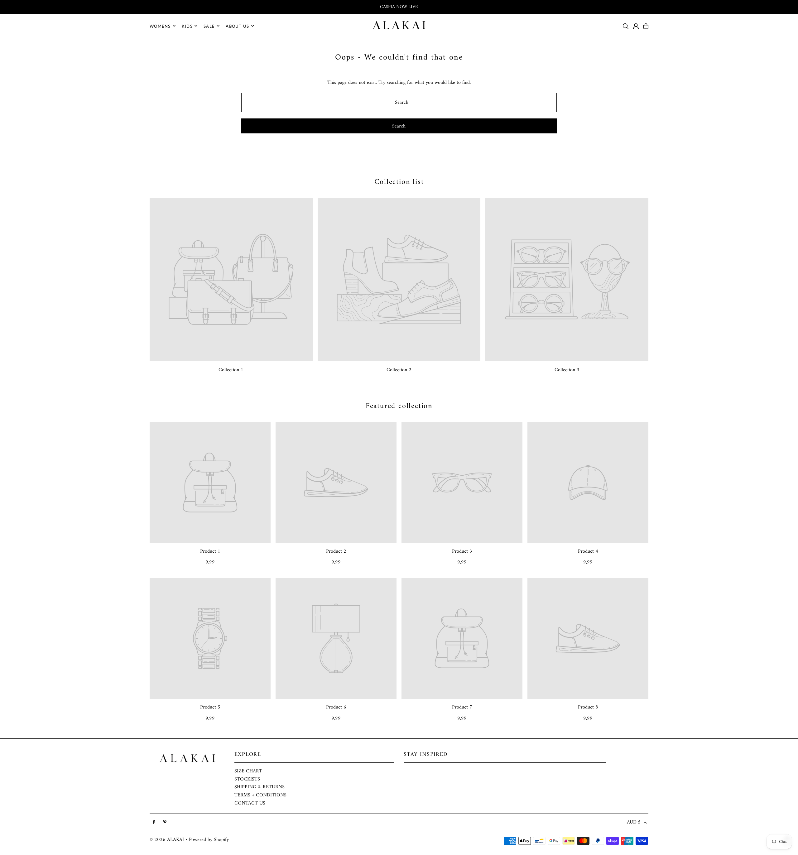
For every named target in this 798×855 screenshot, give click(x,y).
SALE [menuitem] (209, 25)
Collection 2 (399, 370)
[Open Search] (625, 26)
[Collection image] (231, 279)
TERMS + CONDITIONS (260, 795)
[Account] (636, 26)
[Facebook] (154, 822)
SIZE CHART (248, 771)
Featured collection (399, 406)
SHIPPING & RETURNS (259, 787)
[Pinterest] (164, 822)
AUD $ (634, 823)
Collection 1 (231, 370)
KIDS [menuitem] (187, 25)
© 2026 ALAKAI (167, 839)
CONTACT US (249, 803)
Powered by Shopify (209, 839)
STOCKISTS (247, 779)
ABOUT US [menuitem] (237, 25)
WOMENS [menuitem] (160, 25)
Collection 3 (567, 370)
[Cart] (645, 26)
